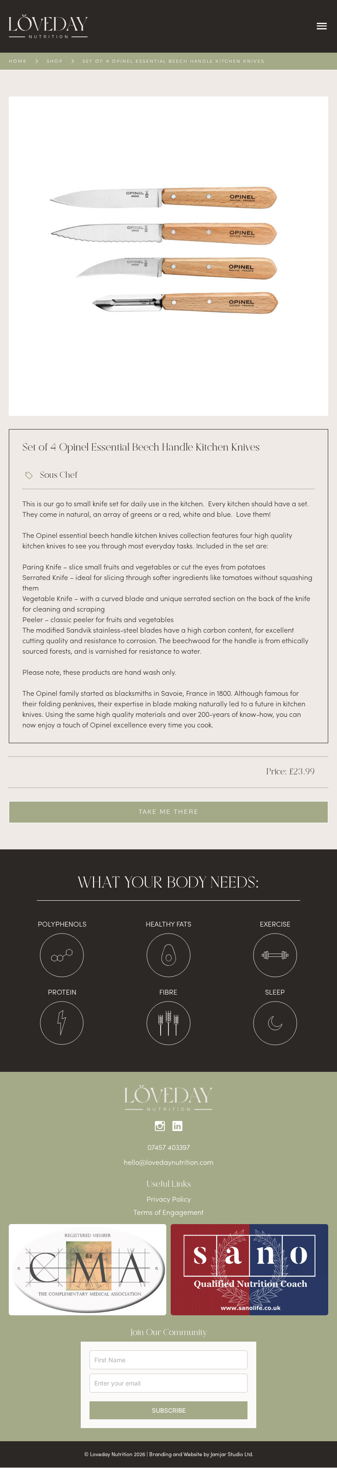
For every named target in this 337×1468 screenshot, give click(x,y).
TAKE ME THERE (169, 812)
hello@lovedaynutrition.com (168, 1162)
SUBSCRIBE (169, 1410)
